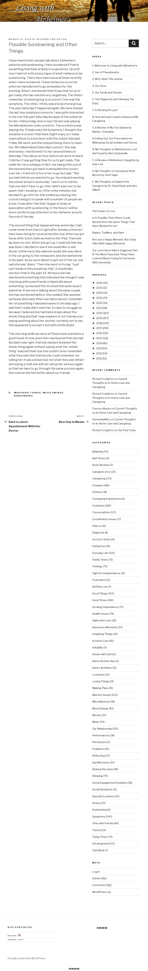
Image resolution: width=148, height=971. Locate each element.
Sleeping (97, 775)
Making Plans (100, 688)
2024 (101, 292)
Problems (98, 748)
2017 (102, 328)
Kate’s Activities (102, 667)
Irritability (97, 647)
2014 (101, 343)
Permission (99, 742)
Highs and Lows (101, 620)
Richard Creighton (52, 39)
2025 (101, 287)
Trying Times (100, 836)
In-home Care (100, 640)
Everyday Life (100, 552)
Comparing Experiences (106, 498)
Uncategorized (101, 843)
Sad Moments (100, 762)
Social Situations (102, 789)
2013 (101, 348)
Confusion (98, 505)
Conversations (101, 512)
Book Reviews (101, 464)
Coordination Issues (104, 519)
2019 (102, 318)
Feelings (97, 566)
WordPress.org (101, 891)
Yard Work (98, 850)
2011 (101, 358)
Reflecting (98, 755)
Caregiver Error (101, 471)
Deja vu (96, 525)
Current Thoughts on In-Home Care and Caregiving (111, 383)
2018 (102, 323)
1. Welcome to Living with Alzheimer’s (114, 65)
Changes (97, 485)
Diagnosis (98, 532)
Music (95, 721)
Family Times (100, 559)
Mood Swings (53, 392)
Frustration (99, 579)
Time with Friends (102, 823)
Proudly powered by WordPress (26, 958)
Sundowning (23, 395)
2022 (101, 302)
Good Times (99, 600)
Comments (102, 885)
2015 (102, 338)
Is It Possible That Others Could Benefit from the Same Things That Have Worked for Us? (113, 221)
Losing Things (100, 681)
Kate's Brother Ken (103, 661)
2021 (101, 308)
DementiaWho (101, 419)
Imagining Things (27, 392)
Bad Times (98, 458)
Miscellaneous (101, 701)
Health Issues (100, 613)
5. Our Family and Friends (107, 92)
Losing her (98, 674)
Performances (101, 735)
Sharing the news (102, 769)
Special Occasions (103, 796)
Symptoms (98, 816)
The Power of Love (103, 211)
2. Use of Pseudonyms (105, 72)
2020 (102, 313)
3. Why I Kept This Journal (107, 78)
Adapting (97, 451)
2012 (101, 353)
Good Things (99, 593)
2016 (102, 333)
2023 (101, 297)
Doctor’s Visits (101, 539)
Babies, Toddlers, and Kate (108, 232)
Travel (96, 830)
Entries (99, 878)
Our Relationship (102, 728)
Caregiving (98, 478)
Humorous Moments (104, 627)
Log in (96, 871)
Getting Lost (100, 586)
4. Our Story (99, 85)
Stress (96, 802)
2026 (102, 282)
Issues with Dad (101, 654)
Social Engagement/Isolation (109, 782)
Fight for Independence (106, 573)
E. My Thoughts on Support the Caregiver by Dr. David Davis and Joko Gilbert (114, 185)
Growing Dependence (105, 607)
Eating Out (98, 546)
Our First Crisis (127, 430)
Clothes (97, 492)
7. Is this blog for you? (105, 110)
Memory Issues (101, 694)
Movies (96, 715)
